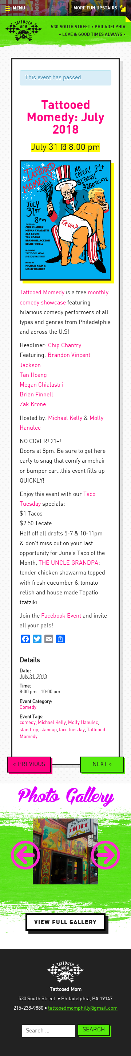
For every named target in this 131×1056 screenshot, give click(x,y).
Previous (29, 764)
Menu (19, 8)
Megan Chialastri (41, 385)
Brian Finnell (36, 395)
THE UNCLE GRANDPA (68, 563)
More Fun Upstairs (95, 8)
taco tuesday (72, 730)
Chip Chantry (64, 345)
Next (102, 764)
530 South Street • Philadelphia (88, 27)
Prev (25, 855)
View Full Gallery (65, 922)
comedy (28, 722)
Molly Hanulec (83, 722)
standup (48, 730)
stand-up (29, 730)
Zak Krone (33, 404)
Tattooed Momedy (42, 293)
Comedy (28, 707)
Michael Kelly (65, 418)
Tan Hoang (33, 375)
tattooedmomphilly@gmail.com (83, 1008)
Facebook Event (61, 616)
